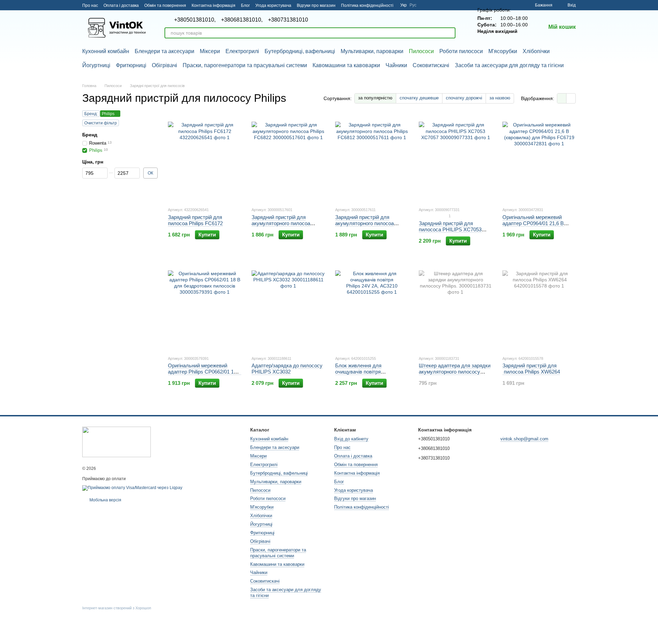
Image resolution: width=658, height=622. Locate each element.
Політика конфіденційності (367, 5)
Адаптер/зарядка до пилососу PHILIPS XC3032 (287, 369)
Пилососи (421, 51)
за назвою (499, 97)
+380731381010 (288, 20)
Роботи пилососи (461, 51)
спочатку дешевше (419, 97)
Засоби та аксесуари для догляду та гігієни (509, 65)
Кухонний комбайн (105, 51)
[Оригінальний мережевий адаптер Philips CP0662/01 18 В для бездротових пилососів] (204, 307)
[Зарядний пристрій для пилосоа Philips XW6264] (539, 307)
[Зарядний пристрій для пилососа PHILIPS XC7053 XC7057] (455, 158)
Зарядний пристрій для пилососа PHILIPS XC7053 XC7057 (450, 229)
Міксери (210, 51)
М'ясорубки (502, 51)
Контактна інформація (213, 5)
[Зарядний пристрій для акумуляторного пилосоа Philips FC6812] (372, 158)
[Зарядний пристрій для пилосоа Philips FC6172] (204, 158)
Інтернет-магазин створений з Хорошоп (116, 608)
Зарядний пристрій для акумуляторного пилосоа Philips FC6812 (364, 223)
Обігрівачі (164, 65)
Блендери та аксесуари (164, 51)
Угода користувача (273, 5)
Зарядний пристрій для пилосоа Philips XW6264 (531, 369)
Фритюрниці (131, 65)
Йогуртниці (96, 65)
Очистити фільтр (100, 123)
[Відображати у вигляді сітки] (561, 98)
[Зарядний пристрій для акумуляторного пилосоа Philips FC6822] (288, 158)
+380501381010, (195, 20)
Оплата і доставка (121, 5)
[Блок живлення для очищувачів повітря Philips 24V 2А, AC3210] (372, 307)
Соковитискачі (431, 65)
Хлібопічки (536, 51)
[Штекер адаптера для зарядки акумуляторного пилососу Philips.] (455, 307)
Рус (413, 5)
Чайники (396, 65)
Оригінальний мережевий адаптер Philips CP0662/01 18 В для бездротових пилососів (204, 372)
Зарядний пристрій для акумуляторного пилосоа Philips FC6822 (281, 223)
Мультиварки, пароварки (372, 51)
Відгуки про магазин (316, 5)
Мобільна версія (104, 500)
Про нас (90, 5)
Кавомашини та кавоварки (346, 65)
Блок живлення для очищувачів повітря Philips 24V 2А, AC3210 (362, 372)
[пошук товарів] (449, 32)
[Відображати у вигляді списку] (570, 98)
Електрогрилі (242, 51)
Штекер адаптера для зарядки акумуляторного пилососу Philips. (454, 372)
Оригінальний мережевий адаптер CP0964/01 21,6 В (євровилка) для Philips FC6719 (533, 226)
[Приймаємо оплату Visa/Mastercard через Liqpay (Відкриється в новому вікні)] (132, 487)
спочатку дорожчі (464, 97)
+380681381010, (242, 20)
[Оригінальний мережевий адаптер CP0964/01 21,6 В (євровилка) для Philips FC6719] (539, 158)
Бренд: (91, 113)
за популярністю (375, 97)
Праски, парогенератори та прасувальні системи (245, 65)
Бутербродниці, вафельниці (300, 51)
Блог (245, 5)
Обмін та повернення (165, 5)
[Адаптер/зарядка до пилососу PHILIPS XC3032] (288, 307)
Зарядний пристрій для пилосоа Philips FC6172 (195, 220)
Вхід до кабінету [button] (351, 438)
